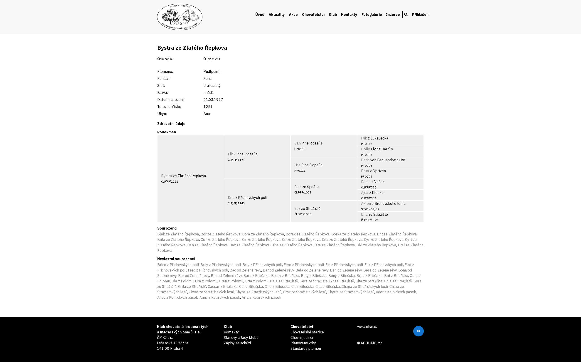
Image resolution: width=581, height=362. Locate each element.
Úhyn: (162, 113)
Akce (293, 14)
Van (297, 143)
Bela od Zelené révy (311, 270)
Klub (333, 14)
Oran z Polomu (231, 281)
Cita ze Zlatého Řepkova (342, 239)
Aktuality (277, 14)
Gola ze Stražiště (398, 281)
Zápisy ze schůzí (237, 343)
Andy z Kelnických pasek (177, 297)
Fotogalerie (372, 14)
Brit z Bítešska (396, 275)
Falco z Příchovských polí (178, 264)
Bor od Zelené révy (193, 275)
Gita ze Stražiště (369, 281)
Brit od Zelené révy (226, 275)
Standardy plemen (305, 348)
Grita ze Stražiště (192, 286)
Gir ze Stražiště (341, 281)
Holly (365, 149)
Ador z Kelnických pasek (396, 292)
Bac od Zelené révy (245, 270)
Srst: (161, 85)
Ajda (364, 192)
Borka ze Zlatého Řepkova (353, 234)
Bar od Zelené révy (278, 270)
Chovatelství (313, 14)
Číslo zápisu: (165, 59)
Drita (365, 171)
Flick (232, 154)
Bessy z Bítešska (285, 275)
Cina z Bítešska (277, 286)
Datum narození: (171, 99)
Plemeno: (165, 71)
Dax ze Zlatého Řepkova (249, 245)
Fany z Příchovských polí (220, 264)
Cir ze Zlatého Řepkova (261, 239)
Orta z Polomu (256, 281)
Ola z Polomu (183, 281)
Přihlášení (421, 14)
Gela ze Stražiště (284, 281)
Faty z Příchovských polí (262, 264)
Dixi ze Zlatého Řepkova (376, 245)
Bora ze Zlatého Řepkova (263, 234)
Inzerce (393, 14)
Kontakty (349, 14)
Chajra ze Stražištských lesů (365, 286)
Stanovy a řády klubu (241, 337)
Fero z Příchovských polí (304, 264)
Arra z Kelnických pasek (261, 297)
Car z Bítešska (251, 286)
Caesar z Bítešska (223, 286)
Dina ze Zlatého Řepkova (292, 245)
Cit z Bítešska (302, 286)
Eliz (297, 208)
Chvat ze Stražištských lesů (211, 292)
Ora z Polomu (206, 281)
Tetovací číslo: (169, 106)
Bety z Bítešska (314, 275)
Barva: (162, 92)
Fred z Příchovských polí (208, 270)
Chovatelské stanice (307, 332)
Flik (364, 138)
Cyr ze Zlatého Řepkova (384, 239)
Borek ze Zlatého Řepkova (308, 234)
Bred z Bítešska (370, 275)
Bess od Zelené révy (380, 270)
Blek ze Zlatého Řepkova (178, 234)
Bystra (166, 176)
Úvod (259, 14)
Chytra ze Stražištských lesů (351, 292)
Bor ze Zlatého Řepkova (221, 234)
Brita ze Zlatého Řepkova (178, 239)
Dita (231, 197)
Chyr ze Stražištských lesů (304, 292)
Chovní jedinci (301, 337)
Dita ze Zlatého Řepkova (334, 245)
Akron (366, 203)
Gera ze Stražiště (314, 281)
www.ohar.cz (367, 326)
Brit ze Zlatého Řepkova (397, 234)
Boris (365, 160)
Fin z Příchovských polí (344, 264)
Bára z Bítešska (257, 275)
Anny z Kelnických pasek (219, 297)
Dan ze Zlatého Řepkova (207, 245)
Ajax (297, 186)
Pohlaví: (163, 78)
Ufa (297, 165)
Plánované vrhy (303, 343)
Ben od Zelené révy (346, 270)
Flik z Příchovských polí (383, 264)
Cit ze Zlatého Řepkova (301, 239)
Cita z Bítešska (327, 286)
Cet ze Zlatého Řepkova (221, 239)
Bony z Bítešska (341, 275)
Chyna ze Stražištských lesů (258, 292)
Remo (366, 181)
